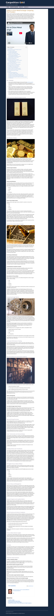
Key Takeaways (10, 48)
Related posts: (11, 77)
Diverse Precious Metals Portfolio (13, 53)
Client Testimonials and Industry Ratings (14, 64)
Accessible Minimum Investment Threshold (15, 56)
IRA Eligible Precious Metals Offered (13, 66)
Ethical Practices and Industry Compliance (14, 69)
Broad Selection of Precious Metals (14, 57)
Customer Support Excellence (13, 51)
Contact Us (26, 7)
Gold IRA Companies (14, 7)
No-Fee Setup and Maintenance (13, 55)
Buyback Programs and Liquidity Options (14, 68)
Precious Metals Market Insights (13, 70)
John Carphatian (12, 585)
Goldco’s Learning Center (12, 61)
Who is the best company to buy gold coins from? (16, 74)
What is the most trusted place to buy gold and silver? (17, 75)
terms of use (12, 611)
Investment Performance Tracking (13, 59)
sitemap (6, 611)
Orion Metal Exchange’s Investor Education (15, 62)
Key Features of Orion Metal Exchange (14, 54)
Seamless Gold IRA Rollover (13, 52)
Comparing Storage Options (12, 58)
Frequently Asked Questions (12, 72)
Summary (9, 71)
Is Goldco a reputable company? (14, 73)
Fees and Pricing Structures (12, 63)
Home (8, 7)
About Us (21, 7)
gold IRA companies (30, 82)
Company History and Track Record (13, 65)
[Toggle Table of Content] (26, 47)
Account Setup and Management (13, 67)
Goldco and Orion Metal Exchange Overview (14, 49)
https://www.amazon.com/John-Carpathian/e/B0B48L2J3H (21, 589)
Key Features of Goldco (11, 50)
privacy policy (9, 611)
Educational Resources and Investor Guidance (15, 60)
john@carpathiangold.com (17, 590)
